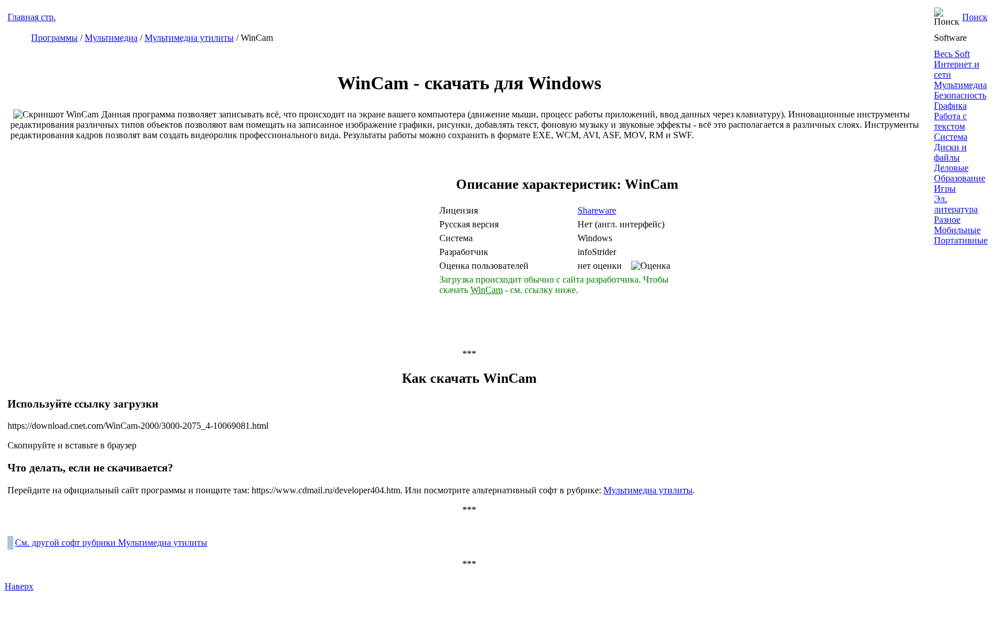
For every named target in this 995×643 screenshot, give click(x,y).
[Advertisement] (335, 248)
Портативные (961, 240)
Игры (945, 188)
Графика (950, 106)
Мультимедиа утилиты (189, 38)
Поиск (975, 17)
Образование (959, 178)
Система (950, 137)
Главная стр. (31, 17)
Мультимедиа (111, 38)
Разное (947, 220)
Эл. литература (956, 204)
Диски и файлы (950, 152)
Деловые (951, 168)
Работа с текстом (950, 121)
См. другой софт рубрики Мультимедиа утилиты (111, 542)
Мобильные (957, 230)
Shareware (597, 210)
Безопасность (960, 95)
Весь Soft (952, 54)
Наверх (19, 586)
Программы (54, 38)
